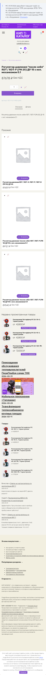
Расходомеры (10, 570)
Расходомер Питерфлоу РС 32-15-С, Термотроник (26, 333)
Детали (28, 107)
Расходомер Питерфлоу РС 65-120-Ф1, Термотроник (27, 346)
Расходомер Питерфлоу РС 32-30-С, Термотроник (26, 320)
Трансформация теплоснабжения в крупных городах (13, 410)
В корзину (17, 93)
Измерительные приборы (14, 572)
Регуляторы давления (15, 60)
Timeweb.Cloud (32, 606)
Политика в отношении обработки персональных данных (25, 556)
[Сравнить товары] (26, 52)
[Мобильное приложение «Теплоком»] (18, 386)
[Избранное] (23, 52)
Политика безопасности (14, 553)
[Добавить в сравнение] (25, 87)
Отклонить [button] (23, 17)
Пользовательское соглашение (12, 612)
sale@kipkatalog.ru (23, 43)
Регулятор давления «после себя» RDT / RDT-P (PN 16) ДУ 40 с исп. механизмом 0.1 (23, 301)
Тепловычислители (12, 568)
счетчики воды (21, 570)
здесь (41, 657)
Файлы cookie (10, 558)
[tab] (19, 107)
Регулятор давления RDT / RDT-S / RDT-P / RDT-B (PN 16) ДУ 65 (22, 183)
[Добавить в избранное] (21, 87)
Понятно (23, 672)
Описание (18, 107)
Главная (4, 60)
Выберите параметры (28, 328)
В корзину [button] (24, 178)
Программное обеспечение (15, 574)
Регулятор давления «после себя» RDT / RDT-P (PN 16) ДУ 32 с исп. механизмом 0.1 (23, 242)
